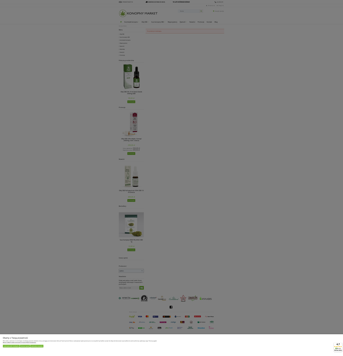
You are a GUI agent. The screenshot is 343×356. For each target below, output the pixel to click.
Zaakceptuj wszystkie (37, 346)
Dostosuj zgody (25, 346)
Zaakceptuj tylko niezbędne (11, 346)
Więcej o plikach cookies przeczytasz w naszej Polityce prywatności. (19, 342)
